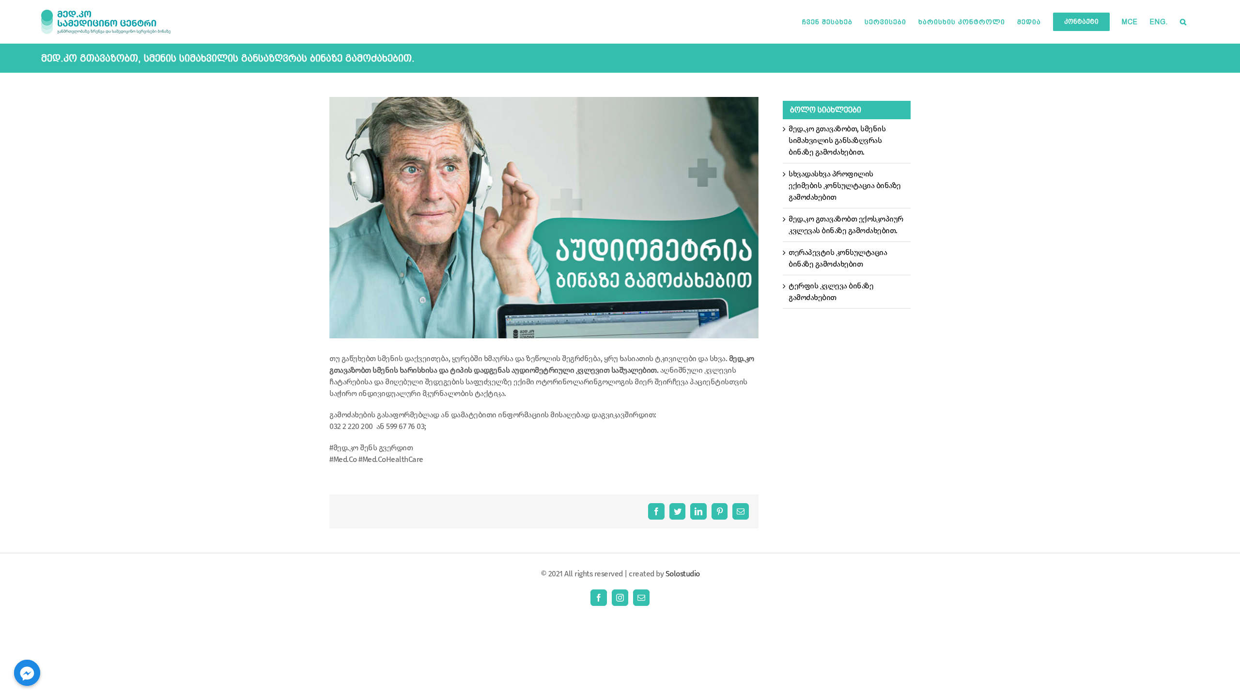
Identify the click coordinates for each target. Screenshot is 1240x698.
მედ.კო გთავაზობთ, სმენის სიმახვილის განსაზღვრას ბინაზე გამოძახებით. (837, 140)
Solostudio (683, 573)
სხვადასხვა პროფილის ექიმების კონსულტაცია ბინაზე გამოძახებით (845, 185)
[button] (1183, 22)
